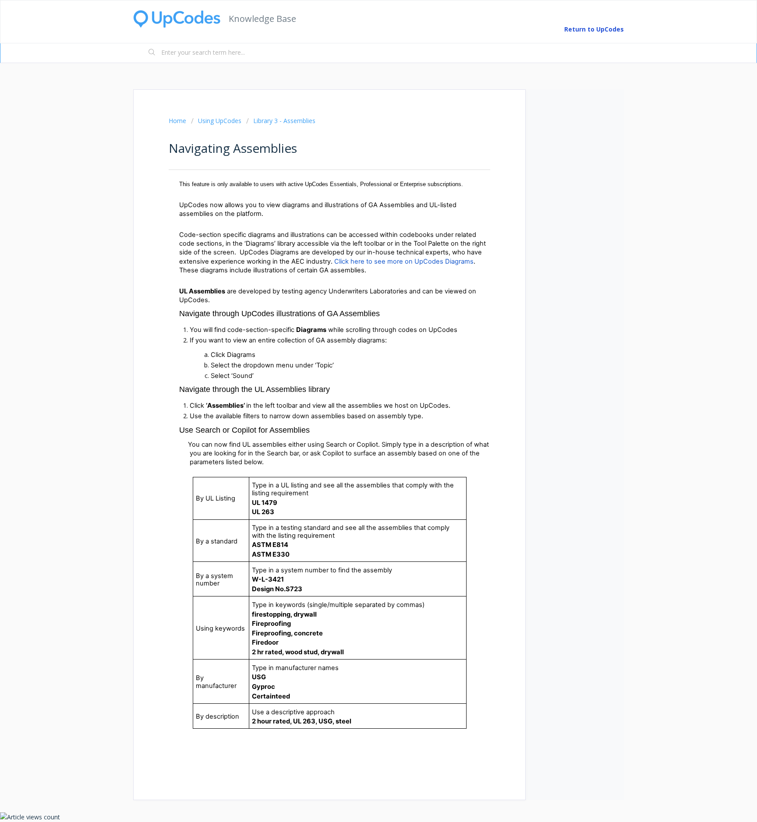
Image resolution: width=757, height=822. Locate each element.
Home (177, 120)
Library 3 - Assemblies (284, 120)
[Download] (362, 303)
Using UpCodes (219, 120)
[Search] (152, 53)
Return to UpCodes (594, 29)
